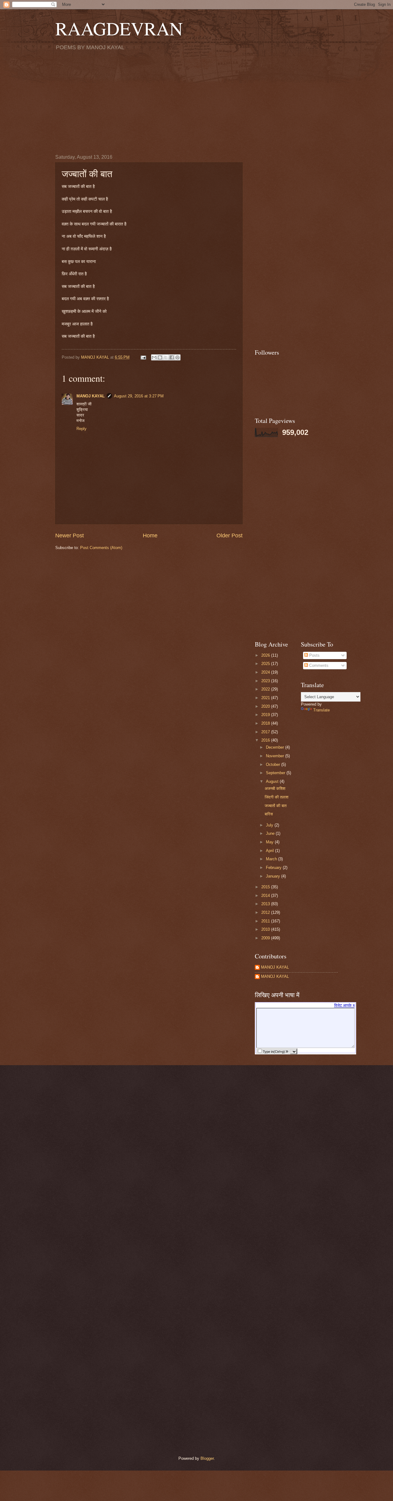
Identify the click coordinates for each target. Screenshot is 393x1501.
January (273, 876)
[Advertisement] (196, 102)
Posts (314, 655)
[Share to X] (166, 357)
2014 (266, 895)
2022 (266, 689)
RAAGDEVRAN (119, 28)
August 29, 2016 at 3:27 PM (139, 396)
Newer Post (69, 535)
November (275, 756)
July (270, 825)
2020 (266, 706)
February (274, 867)
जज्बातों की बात (275, 805)
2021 (266, 697)
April (270, 850)
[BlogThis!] (160, 357)
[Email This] (154, 357)
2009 (266, 938)
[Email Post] (143, 357)
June (271, 833)
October (273, 764)
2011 (266, 921)
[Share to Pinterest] (177, 357)
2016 (266, 740)
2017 (266, 732)
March (272, 859)
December (275, 747)
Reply (81, 428)
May (270, 842)
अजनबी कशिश (275, 788)
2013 (266, 904)
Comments (318, 665)
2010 (266, 929)
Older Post (229, 535)
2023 (266, 681)
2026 (266, 655)
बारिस (269, 814)
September (276, 772)
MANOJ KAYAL (90, 396)
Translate (321, 710)
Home (150, 535)
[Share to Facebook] (172, 357)
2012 (266, 912)
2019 (266, 714)
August (273, 781)
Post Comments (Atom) (101, 547)
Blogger (207, 1458)
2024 (266, 672)
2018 (266, 723)
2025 (266, 663)
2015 (266, 887)
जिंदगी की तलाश (276, 797)
